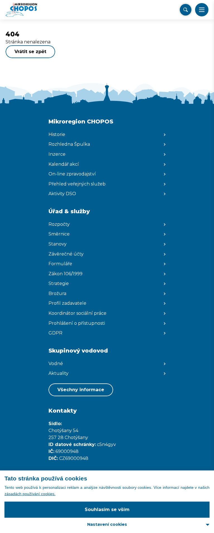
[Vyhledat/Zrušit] (185, 10)
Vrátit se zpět (30, 51)
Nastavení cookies (107, 524)
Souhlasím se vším (107, 509)
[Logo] (27, 9)
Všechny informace (80, 389)
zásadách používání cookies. (29, 494)
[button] (201, 9)
